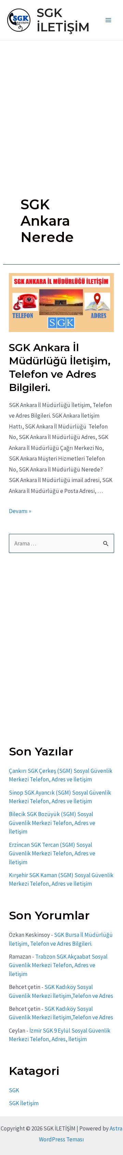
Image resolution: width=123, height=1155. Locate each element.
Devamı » (20, 511)
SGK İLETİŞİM (63, 19)
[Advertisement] (61, 105)
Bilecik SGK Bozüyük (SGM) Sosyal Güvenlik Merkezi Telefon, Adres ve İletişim (52, 822)
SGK (14, 1090)
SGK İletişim (24, 1103)
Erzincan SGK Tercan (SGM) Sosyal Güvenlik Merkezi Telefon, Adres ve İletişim (52, 853)
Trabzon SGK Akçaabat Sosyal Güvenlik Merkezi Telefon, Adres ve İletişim (58, 965)
